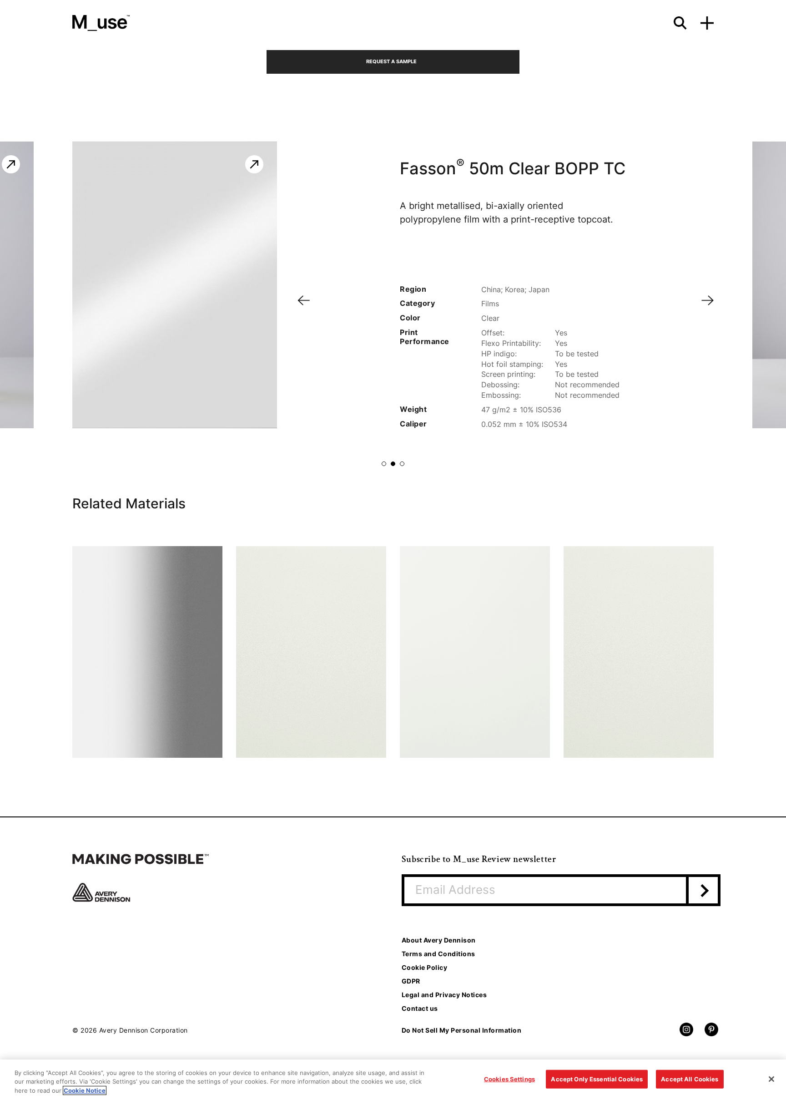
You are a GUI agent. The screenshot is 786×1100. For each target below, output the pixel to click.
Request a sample (391, 61)
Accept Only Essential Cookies (597, 1078)
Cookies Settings (509, 1078)
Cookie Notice (85, 1090)
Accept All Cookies (689, 1078)
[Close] (771, 1079)
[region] (393, 1079)
